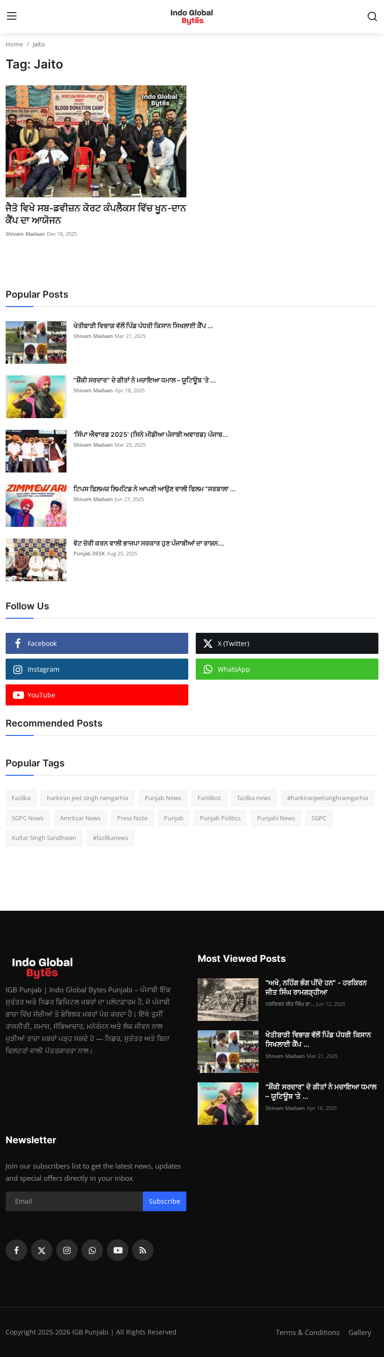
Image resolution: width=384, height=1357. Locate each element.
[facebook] (16, 1250)
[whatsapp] (92, 1250)
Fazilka (21, 798)
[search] (372, 16)
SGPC (318, 818)
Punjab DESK (89, 553)
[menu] (11, 16)
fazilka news (254, 798)
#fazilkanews (110, 837)
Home (14, 44)
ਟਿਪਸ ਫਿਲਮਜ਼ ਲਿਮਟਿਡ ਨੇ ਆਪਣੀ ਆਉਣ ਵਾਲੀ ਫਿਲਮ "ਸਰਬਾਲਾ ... (155, 489)
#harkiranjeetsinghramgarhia (327, 798)
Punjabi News (276, 818)
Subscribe (164, 1201)
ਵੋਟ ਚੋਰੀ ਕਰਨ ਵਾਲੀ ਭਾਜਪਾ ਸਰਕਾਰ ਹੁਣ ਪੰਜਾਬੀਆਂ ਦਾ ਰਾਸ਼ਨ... (149, 543)
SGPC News (28, 818)
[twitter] (41, 1250)
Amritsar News (80, 818)
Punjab (174, 818)
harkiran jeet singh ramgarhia (87, 798)
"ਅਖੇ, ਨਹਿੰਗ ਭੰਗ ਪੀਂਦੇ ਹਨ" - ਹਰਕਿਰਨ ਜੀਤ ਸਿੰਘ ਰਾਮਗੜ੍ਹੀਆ (316, 987)
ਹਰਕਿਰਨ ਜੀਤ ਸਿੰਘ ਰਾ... (290, 1003)
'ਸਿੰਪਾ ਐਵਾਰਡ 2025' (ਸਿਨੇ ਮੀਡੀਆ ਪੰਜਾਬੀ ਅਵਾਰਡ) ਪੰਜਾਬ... (151, 434)
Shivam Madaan (25, 233)
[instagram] (67, 1250)
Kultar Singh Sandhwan (44, 837)
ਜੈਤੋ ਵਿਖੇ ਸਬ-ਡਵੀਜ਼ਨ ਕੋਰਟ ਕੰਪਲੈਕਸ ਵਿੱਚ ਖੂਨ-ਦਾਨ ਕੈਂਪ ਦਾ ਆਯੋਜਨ (96, 214)
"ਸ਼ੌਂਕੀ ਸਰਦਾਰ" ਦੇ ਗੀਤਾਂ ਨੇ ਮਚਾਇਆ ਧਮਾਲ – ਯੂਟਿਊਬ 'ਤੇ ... (145, 380)
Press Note (132, 818)
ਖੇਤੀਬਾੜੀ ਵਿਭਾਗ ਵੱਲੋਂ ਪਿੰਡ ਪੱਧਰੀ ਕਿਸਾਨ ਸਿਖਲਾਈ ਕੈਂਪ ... (143, 326)
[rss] (143, 1250)
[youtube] (117, 1250)
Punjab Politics (220, 818)
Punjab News (163, 798)
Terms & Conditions (308, 1332)
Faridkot (209, 798)
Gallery (359, 1332)
